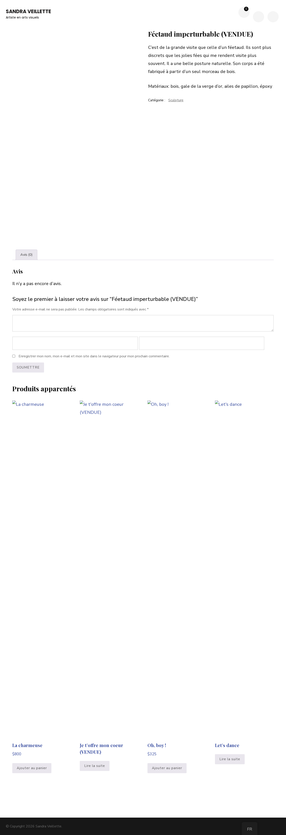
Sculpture (175, 100)
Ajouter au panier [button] (32, 768)
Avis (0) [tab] (26, 254)
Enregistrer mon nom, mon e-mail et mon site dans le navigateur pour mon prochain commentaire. (94, 356)
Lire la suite (94, 766)
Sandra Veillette (28, 11)
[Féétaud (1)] (75, 112)
